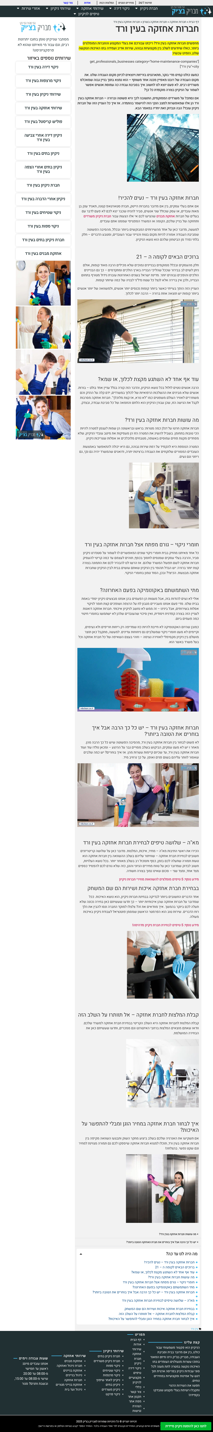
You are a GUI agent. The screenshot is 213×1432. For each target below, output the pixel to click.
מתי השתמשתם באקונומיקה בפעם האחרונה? (163, 1287)
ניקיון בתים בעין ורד (43, 153)
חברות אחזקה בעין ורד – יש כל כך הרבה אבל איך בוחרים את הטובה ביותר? (144, 1292)
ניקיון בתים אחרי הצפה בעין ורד (43, 169)
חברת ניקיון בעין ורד (43, 185)
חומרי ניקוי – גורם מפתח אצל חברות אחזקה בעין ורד (159, 1282)
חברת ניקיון (149, 8)
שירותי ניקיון (61, 8)
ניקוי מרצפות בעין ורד (43, 81)
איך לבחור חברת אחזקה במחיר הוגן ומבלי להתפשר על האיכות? (151, 1319)
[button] (138, 1234)
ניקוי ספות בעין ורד (43, 226)
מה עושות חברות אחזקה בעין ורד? (177, 1234)
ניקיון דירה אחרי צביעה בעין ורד (43, 137)
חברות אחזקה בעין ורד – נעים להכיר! (169, 1262)
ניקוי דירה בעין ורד (43, 67)
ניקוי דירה (121, 8)
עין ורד (194, 1329)
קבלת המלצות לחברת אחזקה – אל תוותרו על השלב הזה (157, 1314)
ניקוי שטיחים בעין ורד (43, 212)
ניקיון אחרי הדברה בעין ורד (43, 199)
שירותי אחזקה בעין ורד (43, 108)
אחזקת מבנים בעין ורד (43, 253)
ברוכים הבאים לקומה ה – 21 (175, 1267)
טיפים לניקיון (88, 14)
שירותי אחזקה (92, 8)
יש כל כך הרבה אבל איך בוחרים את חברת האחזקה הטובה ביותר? (161, 1242)
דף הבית (194, 22)
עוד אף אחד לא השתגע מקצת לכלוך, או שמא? (163, 1272)
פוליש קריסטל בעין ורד (43, 122)
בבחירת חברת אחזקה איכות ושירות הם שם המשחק (159, 1309)
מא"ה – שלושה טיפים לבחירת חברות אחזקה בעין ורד (158, 1300)
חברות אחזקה (178, 22)
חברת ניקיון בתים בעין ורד (43, 240)
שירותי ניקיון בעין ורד (43, 94)
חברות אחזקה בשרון (155, 22)
